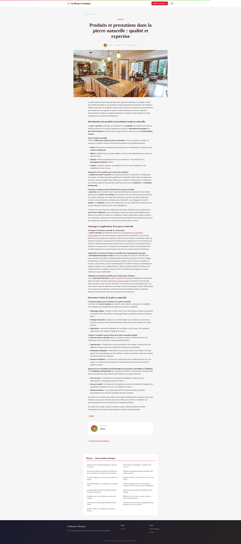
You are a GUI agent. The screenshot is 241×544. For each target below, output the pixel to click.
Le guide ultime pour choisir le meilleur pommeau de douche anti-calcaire (102, 491)
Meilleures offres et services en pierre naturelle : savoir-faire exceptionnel (137, 497)
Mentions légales (154, 529)
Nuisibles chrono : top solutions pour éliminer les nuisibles (101, 497)
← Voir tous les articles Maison (98, 441)
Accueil (87, 14)
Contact (151, 532)
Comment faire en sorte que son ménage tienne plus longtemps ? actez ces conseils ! (138, 503)
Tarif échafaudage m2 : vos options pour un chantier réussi (102, 484)
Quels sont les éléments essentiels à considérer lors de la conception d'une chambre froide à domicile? (102, 472)
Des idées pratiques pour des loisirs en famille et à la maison (102, 478)
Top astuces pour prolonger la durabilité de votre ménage (137, 491)
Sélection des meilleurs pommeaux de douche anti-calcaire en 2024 (138, 472)
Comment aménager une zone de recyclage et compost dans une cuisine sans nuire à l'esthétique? (138, 484)
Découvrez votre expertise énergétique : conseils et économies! (102, 466)
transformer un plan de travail (118, 281)
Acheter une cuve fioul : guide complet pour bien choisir (101, 503)
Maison (93, 14)
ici (126, 205)
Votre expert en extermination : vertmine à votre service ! (137, 466)
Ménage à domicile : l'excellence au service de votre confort (138, 478)
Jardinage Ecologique (79, 3)
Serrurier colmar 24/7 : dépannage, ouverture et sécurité (101, 509)
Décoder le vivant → (159, 3)
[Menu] (172, 3)
